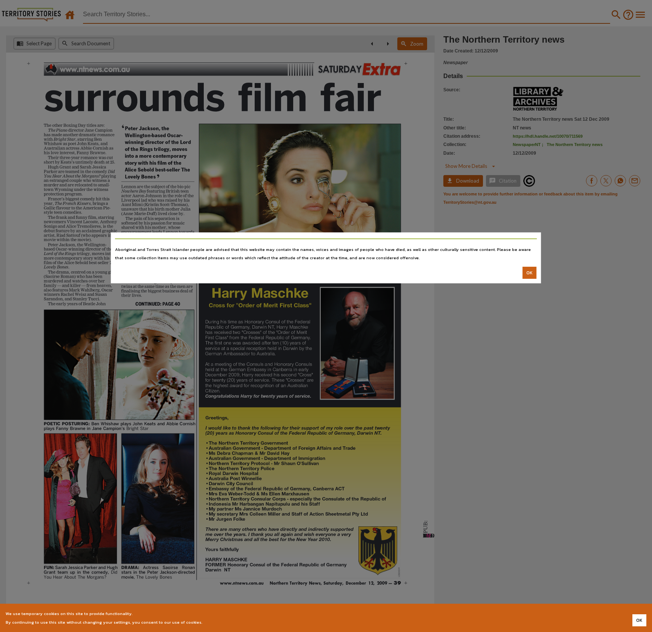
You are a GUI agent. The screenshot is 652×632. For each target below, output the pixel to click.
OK (529, 272)
